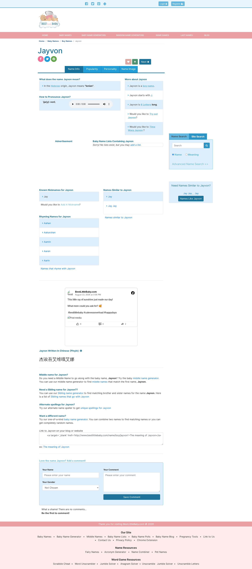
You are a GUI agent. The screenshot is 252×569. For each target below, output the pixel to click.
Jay (110, 196)
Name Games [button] (162, 35)
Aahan (47, 223)
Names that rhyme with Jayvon (58, 268)
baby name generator (76, 419)
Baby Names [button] (65, 35)
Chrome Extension (147, 540)
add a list (135, 144)
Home (47, 35)
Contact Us (104, 540)
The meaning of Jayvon (56, 446)
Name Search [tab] (179, 136)
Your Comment (111, 469)
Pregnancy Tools (189, 536)
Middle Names (94, 536)
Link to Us (209, 536)
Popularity (92, 69)
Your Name (47, 469)
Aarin (47, 260)
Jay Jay (112, 205)
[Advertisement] (148, 17)
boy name (148, 85)
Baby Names (53, 41)
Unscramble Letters (188, 563)
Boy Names (67, 41)
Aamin (47, 241)
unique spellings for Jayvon (95, 407)
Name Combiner (140, 551)
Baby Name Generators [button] (94, 35)
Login (163, 3)
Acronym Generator (115, 551)
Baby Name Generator (69, 536)
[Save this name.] (128, 62)
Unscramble (148, 563)
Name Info (74, 69)
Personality (110, 69)
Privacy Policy (124, 540)
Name (178, 154)
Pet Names (161, 551)
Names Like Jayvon (191, 198)
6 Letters (146, 104)
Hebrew (55, 85)
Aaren (47, 251)
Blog (206, 35)
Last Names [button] (187, 35)
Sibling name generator (70, 393)
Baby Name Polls (141, 536)
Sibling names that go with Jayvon (70, 396)
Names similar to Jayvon (118, 217)
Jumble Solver (108, 563)
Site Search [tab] (197, 136)
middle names (99, 381)
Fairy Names (92, 551)
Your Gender (48, 482)
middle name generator (146, 378)
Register (177, 3)
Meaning (193, 154)
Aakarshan (49, 232)
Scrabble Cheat (61, 563)
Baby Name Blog (165, 536)
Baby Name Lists (117, 536)
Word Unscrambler (85, 563)
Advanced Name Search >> (190, 164)
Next (144, 61)
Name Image (128, 69)
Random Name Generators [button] (130, 35)
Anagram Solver (129, 563)
